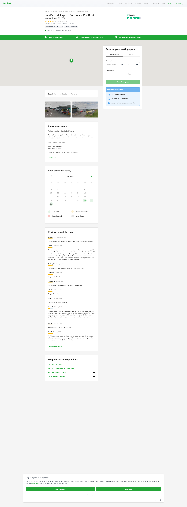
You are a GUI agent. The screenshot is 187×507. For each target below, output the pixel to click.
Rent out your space (125, 3)
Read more (52, 158)
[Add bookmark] (122, 15)
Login (170, 3)
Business (138, 3)
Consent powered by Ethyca (152, 500)
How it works (111, 3)
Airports (146, 3)
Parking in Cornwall (51, 11)
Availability (63, 94)
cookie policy (35, 483)
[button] (114, 55)
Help (163, 3)
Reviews (74, 94)
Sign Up (178, 3)
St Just (60, 11)
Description (52, 94)
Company (156, 3)
